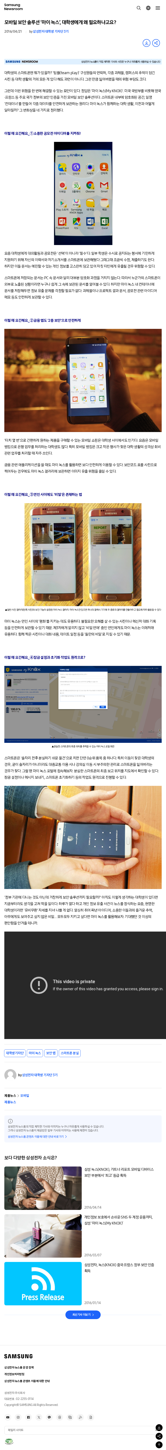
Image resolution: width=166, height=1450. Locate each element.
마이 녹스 (35, 1053)
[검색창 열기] (139, 8)
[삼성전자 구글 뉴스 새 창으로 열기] (90, 1417)
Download (146, 43)
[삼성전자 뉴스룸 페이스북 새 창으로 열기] (28, 1417)
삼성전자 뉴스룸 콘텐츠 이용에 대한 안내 (27, 1381)
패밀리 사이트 (16, 1430)
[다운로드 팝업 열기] (159, 1427)
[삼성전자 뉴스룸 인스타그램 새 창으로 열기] (18, 1417)
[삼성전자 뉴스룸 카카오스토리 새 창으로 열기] (49, 1417)
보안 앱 (51, 1053)
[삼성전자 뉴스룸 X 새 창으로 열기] (38, 1417)
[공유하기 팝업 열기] (159, 1436)
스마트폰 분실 (70, 1053)
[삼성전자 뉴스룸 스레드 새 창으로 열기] (59, 1417)
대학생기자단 (15, 1053)
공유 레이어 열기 (156, 43)
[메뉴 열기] (158, 8)
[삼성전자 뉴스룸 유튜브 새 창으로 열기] (7, 1417)
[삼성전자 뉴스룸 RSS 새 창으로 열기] (80, 1417)
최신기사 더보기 (81, 1315)
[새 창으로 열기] (9, 1441)
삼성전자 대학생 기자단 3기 (51, 31)
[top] (159, 1444)
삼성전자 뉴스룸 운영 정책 (19, 1367)
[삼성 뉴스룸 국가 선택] (148, 8)
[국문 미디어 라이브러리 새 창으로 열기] (70, 1417)
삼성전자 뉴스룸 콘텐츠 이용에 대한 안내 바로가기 (36, 1137)
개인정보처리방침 (14, 1374)
